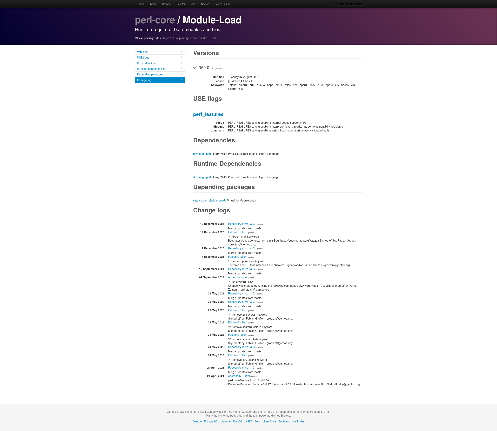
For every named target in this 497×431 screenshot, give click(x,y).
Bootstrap (284, 421)
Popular (180, 4)
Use (193, 4)
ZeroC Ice (270, 421)
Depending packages (150, 74)
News (153, 4)
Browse (166, 4)
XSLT (249, 421)
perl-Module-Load (214, 200)
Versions (142, 52)
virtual (197, 200)
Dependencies (146, 63)
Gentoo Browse (347, 4)
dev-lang (198, 154)
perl (208, 154)
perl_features (208, 113)
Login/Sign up (222, 4)
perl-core (155, 19)
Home (141, 4)
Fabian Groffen (237, 232)
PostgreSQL (211, 421)
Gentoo (197, 421)
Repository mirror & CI (241, 224)
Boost (258, 421)
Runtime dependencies (151, 69)
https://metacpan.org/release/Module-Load (189, 38)
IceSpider (298, 421)
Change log (144, 80)
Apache (226, 421)
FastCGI (238, 421)
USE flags (143, 57)
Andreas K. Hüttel (239, 376)
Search (205, 4)
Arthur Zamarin (237, 277)
